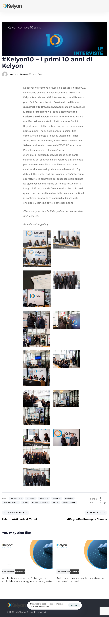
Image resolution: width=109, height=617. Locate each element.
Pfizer (25, 502)
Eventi (40, 74)
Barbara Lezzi (16, 498)
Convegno (31, 498)
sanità (55, 502)
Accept (74, 605)
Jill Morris (44, 498)
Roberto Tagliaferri (40, 502)
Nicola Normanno (11, 502)
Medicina (69, 498)
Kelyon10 (56, 498)
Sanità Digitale (69, 502)
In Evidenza (20, 571)
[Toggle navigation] (89, 6)
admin (13, 74)
